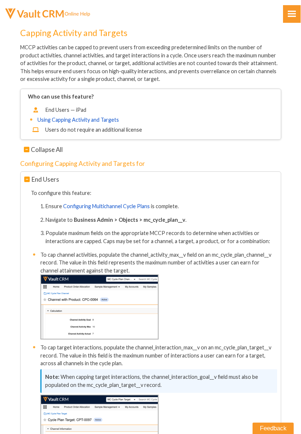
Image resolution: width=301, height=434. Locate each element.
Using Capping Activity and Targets (78, 120)
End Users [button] (45, 179)
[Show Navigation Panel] (292, 14)
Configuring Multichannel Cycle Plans (106, 206)
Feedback (273, 428)
